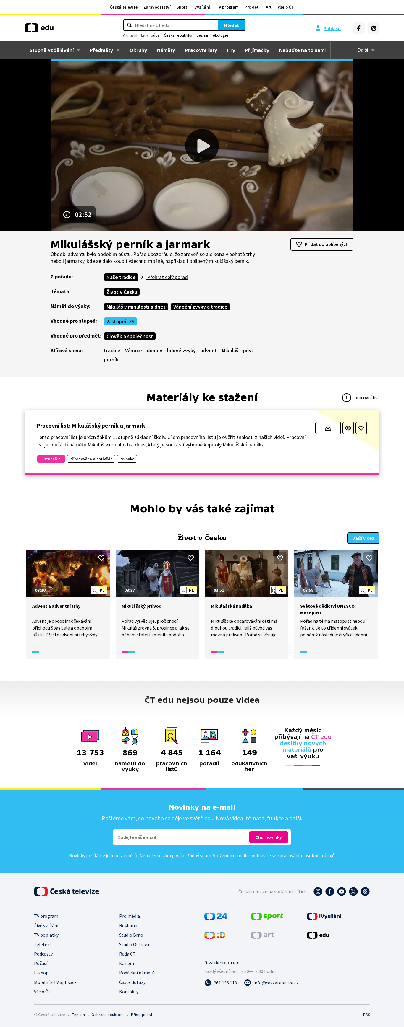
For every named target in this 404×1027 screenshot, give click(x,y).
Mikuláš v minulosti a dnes (136, 306)
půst (248, 350)
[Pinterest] (373, 28)
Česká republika (178, 35)
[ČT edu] (39, 29)
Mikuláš (230, 350)
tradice (112, 350)
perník (111, 359)
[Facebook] (359, 28)
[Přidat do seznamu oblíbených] (361, 428)
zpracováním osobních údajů (305, 855)
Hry (231, 50)
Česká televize (124, 7)
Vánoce (133, 350)
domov (154, 350)
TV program (227, 7)
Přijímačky (257, 50)
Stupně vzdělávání (52, 50)
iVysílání (201, 7)
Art (269, 7)
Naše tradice (121, 277)
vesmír (202, 35)
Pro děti (252, 7)
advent (209, 350)
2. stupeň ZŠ (120, 321)
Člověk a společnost (129, 336)
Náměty (166, 50)
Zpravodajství (157, 7)
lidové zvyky (181, 350)
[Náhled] (348, 428)
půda (155, 35)
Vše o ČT (286, 7)
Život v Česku (121, 291)
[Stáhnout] (328, 428)
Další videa (363, 538)
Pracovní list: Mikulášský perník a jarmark (90, 425)
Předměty (101, 50)
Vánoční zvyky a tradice (200, 306)
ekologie (220, 35)
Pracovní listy (201, 50)
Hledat (231, 25)
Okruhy (138, 50)
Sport (182, 7)
